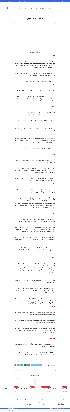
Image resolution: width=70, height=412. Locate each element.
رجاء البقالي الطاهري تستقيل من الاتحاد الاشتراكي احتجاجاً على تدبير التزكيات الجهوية (10, 389)
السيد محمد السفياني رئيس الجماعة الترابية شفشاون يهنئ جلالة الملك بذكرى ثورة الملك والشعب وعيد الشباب (27, 390)
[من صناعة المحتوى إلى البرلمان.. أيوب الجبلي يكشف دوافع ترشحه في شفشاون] (43, 382)
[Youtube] (61, 404)
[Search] (7, 8)
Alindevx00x (10, 408)
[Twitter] (60, 404)
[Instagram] (58, 404)
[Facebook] (63, 404)
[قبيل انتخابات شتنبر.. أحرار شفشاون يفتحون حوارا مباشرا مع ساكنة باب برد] (59, 382)
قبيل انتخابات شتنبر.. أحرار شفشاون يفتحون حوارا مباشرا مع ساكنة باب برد (59, 389)
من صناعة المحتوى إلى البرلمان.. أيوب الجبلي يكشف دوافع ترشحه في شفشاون (44, 389)
